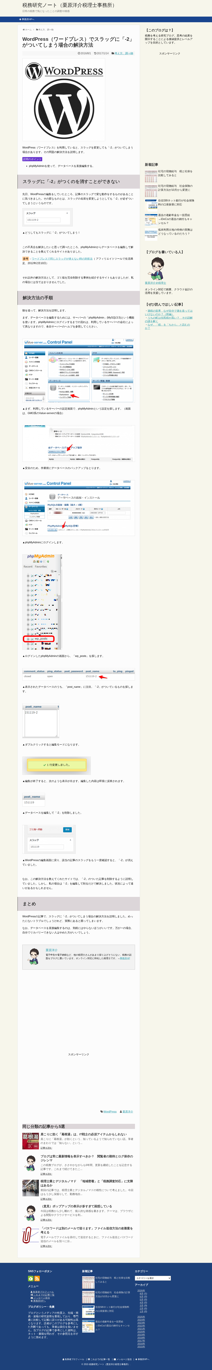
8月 (141, 1293)
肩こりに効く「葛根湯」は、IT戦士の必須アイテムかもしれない (84, 1134)
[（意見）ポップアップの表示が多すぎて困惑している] (30, 1213)
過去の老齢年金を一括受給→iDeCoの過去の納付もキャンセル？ (175, 219)
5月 (141, 1299)
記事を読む (46, 1148)
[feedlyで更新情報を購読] (30, 1278)
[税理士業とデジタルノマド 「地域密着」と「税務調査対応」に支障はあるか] (30, 1188)
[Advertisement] (78, 1013)
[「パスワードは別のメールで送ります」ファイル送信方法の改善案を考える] (30, 1235)
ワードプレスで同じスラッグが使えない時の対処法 (62, 258)
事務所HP (125, 958)
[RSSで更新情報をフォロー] (37, 1278)
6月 (141, 1296)
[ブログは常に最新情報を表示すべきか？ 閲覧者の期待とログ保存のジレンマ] (30, 1163)
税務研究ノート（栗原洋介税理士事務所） (69, 5)
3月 (141, 1305)
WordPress (110, 1111)
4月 (141, 1302)
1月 (141, 1311)
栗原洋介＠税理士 (155, 282)
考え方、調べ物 (124, 53)
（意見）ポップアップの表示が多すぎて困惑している (76, 1206)
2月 (141, 1308)
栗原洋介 (128, 1111)
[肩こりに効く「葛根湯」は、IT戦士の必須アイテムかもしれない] (30, 1141)
